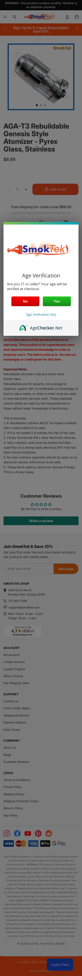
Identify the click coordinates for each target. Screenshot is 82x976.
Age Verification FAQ (41, 314)
